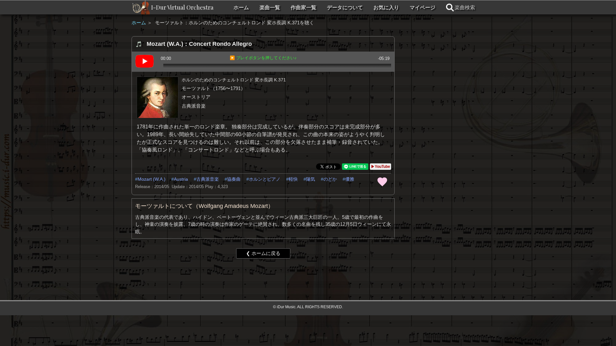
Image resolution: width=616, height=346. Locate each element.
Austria (181, 179)
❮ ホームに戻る (263, 253)
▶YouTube (380, 166)
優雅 (349, 179)
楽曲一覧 (270, 7)
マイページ (422, 7)
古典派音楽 (207, 179)
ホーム (241, 7)
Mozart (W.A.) (152, 179)
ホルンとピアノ (264, 179)
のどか (330, 179)
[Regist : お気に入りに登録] (382, 181)
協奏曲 (234, 179)
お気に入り (386, 7)
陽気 (310, 179)
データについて (345, 7)
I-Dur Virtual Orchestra (182, 7)
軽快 (293, 179)
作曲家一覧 (303, 7)
